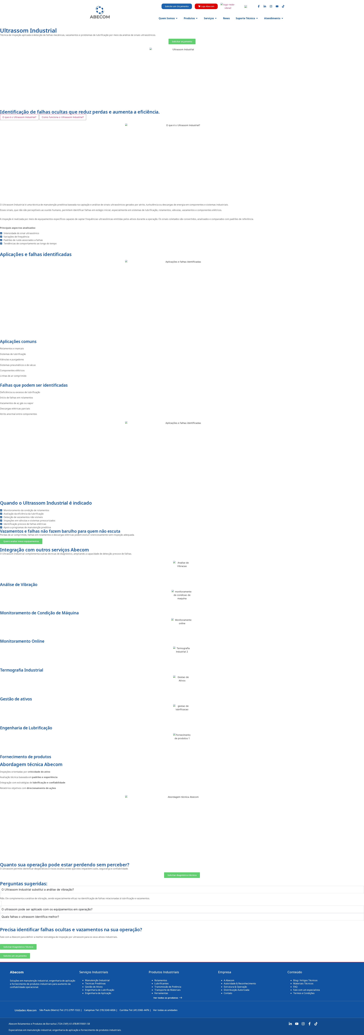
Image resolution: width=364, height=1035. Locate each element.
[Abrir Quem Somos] (176, 18)
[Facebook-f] (258, 6)
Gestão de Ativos (94, 986)
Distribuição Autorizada (236, 989)
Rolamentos (160, 980)
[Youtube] (277, 6)
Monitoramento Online (22, 641)
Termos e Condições (304, 993)
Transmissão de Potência (167, 986)
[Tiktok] (283, 6)
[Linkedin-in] (264, 6)
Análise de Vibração (18, 584)
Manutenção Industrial (97, 980)
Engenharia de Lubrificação (26, 727)
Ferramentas (161, 993)
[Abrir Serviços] (216, 18)
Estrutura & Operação (235, 986)
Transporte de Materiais (167, 989)
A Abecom (229, 980)
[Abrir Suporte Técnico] (257, 18)
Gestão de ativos (16, 699)
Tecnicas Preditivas (95, 983)
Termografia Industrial (21, 670)
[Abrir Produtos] (197, 18)
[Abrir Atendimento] (282, 18)
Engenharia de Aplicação (98, 993)
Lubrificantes (161, 983)
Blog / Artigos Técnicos (305, 980)
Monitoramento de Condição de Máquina (39, 612)
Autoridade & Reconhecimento (240, 983)
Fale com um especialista (306, 989)
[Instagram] (271, 6)
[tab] (19, 117)
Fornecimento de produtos (25, 756)
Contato (228, 993)
